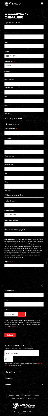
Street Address (9, 79)
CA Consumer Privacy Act (30, 395)
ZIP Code (7, 114)
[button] (24, 372)
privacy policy (14, 327)
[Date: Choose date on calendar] (21, 314)
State (6, 105)
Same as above (13, 124)
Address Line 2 (9, 88)
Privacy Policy (14, 395)
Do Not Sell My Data (18, 398)
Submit (10, 335)
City (5, 96)
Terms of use (32, 398)
